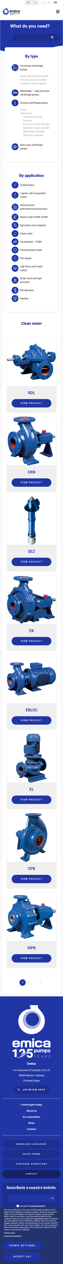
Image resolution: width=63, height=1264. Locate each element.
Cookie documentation (12, 1236)
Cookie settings (22, 1245)
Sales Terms (31, 1154)
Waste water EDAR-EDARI (34, 217)
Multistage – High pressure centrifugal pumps (34, 93)
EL (31, 789)
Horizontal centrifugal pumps (31, 67)
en (55, 2)
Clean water (26, 233)
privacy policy (38, 1206)
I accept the (32, 1206)
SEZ (31, 551)
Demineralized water (31, 250)
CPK (31, 868)
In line (23, 109)
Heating (24, 298)
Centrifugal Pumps (31, 1104)
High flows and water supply (31, 268)
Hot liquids (26, 258)
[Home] (11, 12)
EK (31, 631)
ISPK (31, 948)
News (31, 1123)
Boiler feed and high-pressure (31, 280)
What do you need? (30, 26)
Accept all (22, 1256)
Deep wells (26, 113)
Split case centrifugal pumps (31, 146)
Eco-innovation (31, 1116)
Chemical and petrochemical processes (33, 207)
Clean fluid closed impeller (34, 76)
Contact (31, 1129)
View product (31, 403)
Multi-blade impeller (34, 131)
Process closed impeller (33, 79)
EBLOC (31, 710)
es (43, 2)
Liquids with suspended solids (33, 195)
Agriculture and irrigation (33, 225)
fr (49, 2)
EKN (31, 472)
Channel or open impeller (33, 83)
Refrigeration (27, 290)
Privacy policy (9, 1233)
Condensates (27, 185)
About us (31, 1110)
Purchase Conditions (31, 1164)
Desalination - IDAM (31, 241)
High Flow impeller (33, 135)
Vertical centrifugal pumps (34, 102)
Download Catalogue (31, 1144)
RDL (31, 393)
